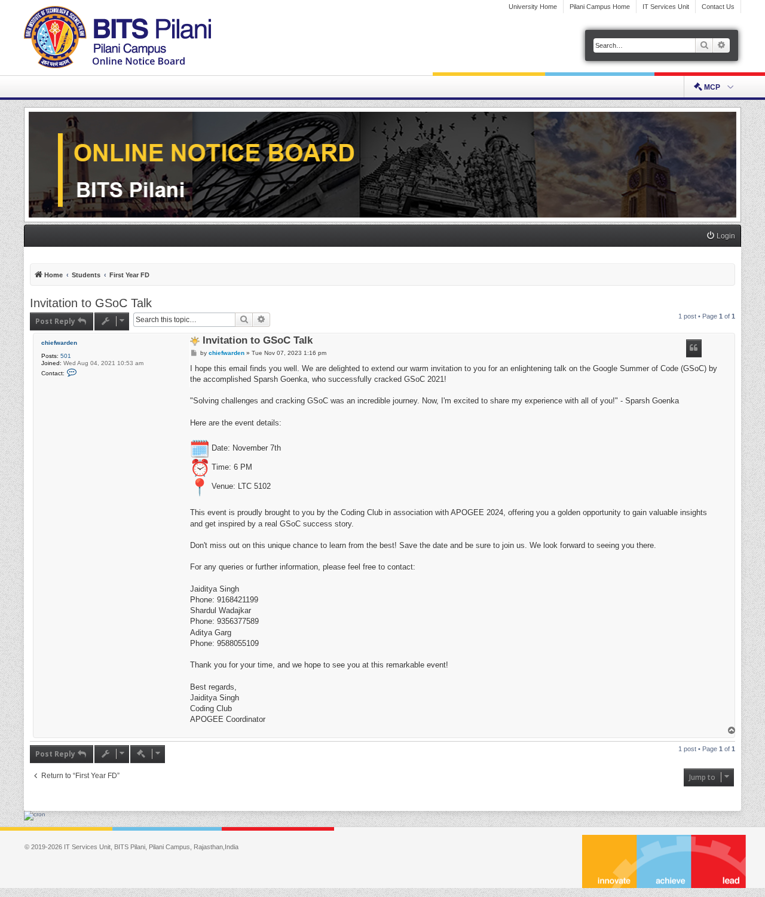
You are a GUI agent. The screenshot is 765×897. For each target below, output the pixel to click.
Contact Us (718, 6)
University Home (533, 6)
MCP (712, 87)
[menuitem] (720, 236)
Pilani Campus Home (600, 6)
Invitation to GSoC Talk (91, 303)
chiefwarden (59, 342)
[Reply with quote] (694, 348)
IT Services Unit (665, 6)
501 (65, 356)
